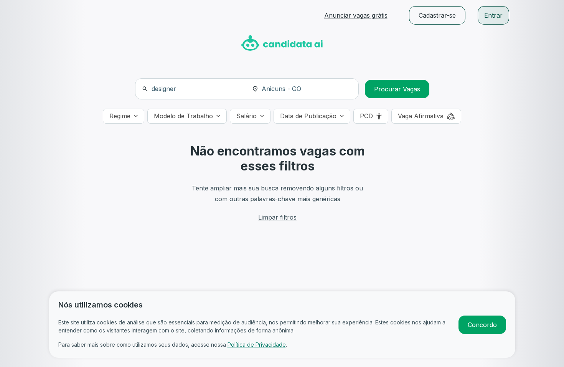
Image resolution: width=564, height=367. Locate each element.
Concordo (482, 325)
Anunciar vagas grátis (356, 15)
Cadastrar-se (437, 15)
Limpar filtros (277, 217)
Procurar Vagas (397, 89)
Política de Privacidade (257, 344)
